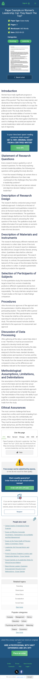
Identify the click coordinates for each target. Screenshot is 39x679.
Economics (23, 629)
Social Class (19, 603)
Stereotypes (19, 590)
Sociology (13, 41)
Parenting (19, 586)
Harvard (14, 437)
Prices (17, 663)
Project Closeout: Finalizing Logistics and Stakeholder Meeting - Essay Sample (18, 555)
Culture (23, 621)
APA (3, 437)
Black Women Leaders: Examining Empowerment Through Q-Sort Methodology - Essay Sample (16, 568)
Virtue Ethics (19, 594)
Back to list (20, 77)
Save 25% (20, 148)
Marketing (29, 625)
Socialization (19, 599)
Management (20, 617)
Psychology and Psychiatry (15, 625)
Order (9, 663)
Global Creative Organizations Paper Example (17, 527)
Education (15, 621)
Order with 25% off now (20, 488)
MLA (8, 437)
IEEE (32, 437)
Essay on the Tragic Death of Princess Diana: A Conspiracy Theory (17, 542)
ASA (27, 437)
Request (19, 512)
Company (10, 617)
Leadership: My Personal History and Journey (17, 548)
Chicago (22, 437)
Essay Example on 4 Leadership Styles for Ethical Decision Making (19, 561)
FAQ (20, 666)
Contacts (11, 666)
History (29, 617)
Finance (14, 629)
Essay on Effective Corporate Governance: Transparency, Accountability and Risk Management (19, 534)
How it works (28, 663)
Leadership (25, 41)
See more (19, 607)
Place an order (19, 653)
